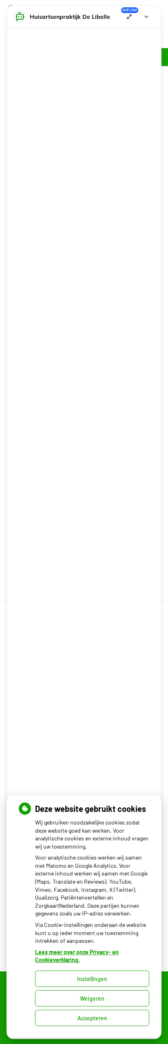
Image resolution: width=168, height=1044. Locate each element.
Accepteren (92, 1018)
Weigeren (92, 998)
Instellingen (92, 978)
